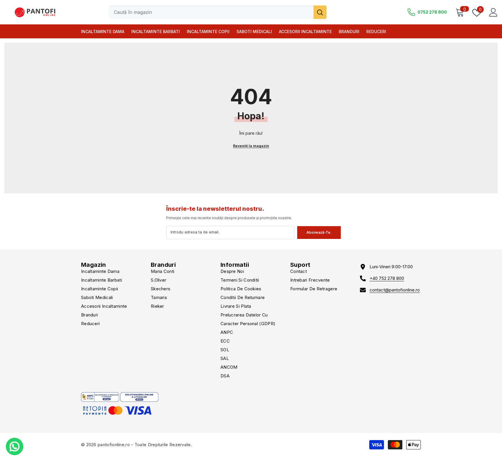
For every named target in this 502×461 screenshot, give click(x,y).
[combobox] (211, 12)
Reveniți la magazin (251, 146)
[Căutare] (218, 12)
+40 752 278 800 (387, 278)
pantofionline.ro (114, 444)
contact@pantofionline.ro (395, 290)
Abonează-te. (318, 232)
